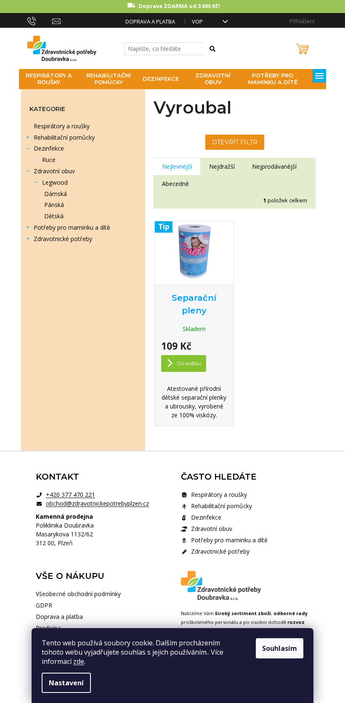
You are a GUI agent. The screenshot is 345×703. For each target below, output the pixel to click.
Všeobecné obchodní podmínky (78, 594)
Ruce (49, 160)
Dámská (55, 194)
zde (78, 661)
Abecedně (175, 184)
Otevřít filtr (234, 142)
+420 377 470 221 (70, 495)
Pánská (54, 205)
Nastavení (66, 682)
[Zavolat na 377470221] (39, 20)
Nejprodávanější (274, 166)
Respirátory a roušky (62, 126)
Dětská (54, 216)
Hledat (216, 50)
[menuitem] (49, 79)
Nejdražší (222, 166)
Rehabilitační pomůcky (64, 137)
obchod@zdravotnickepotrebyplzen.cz (97, 503)
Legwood (55, 182)
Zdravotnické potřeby (63, 239)
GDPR (44, 605)
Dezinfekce (49, 148)
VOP (197, 21)
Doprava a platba (150, 21)
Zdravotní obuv (54, 171)
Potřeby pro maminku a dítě (72, 227)
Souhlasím (279, 648)
